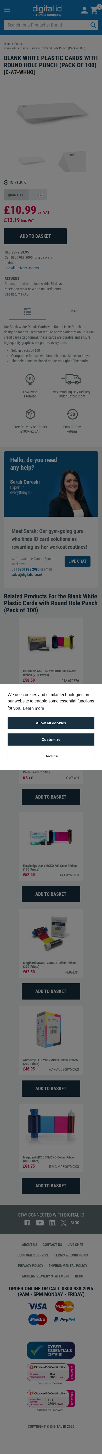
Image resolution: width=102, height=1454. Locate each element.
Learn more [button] (33, 708)
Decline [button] (51, 756)
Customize (51, 739)
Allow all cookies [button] (51, 723)
